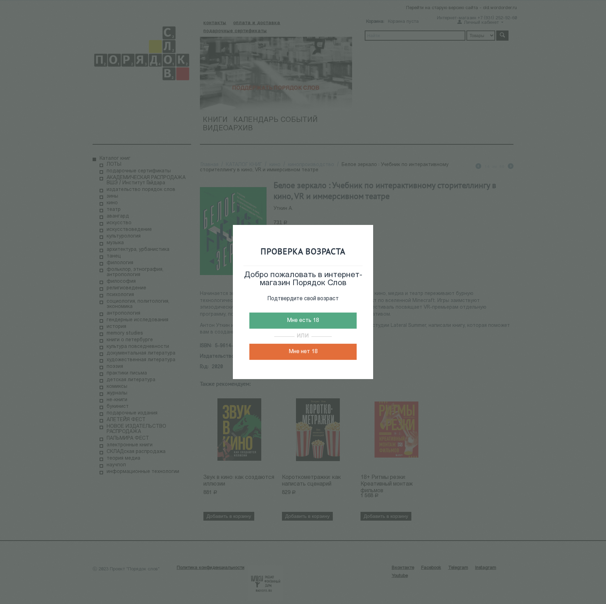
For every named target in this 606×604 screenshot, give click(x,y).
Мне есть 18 (303, 320)
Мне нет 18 (303, 352)
